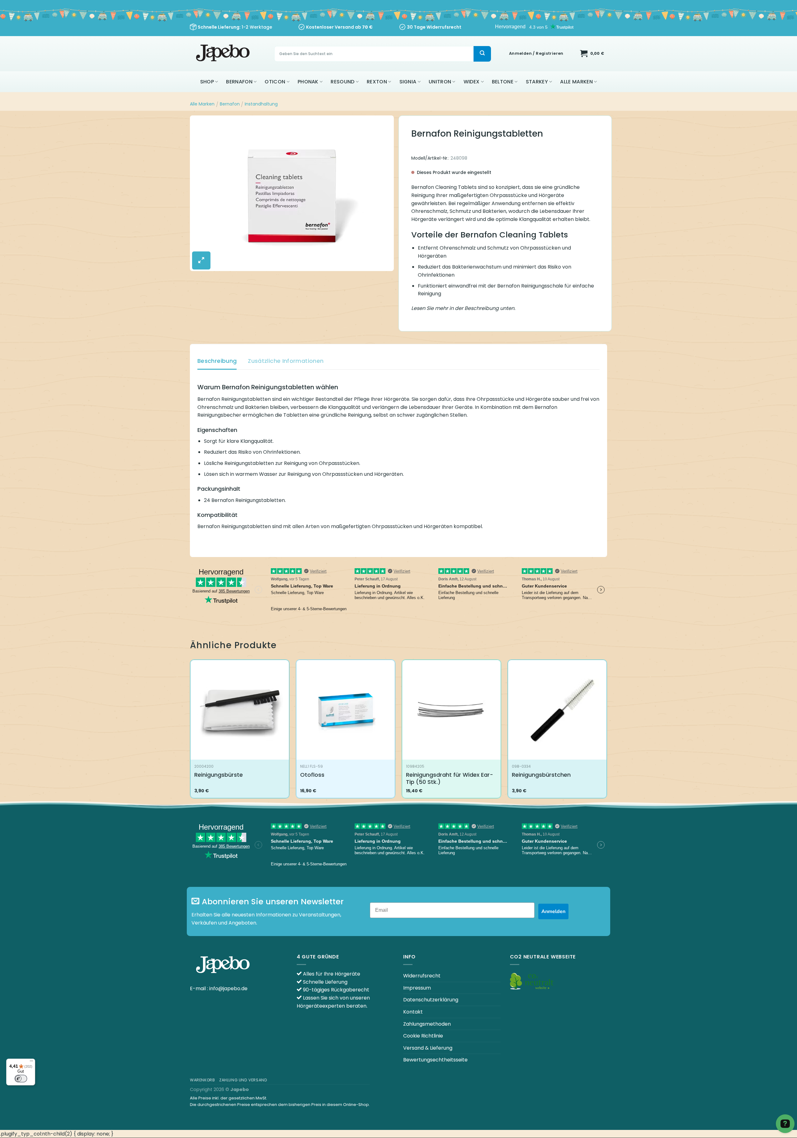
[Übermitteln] (482, 54)
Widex (472, 81)
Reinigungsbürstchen (541, 774)
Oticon (275, 81)
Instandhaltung (261, 104)
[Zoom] (201, 260)
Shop (207, 81)
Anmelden (553, 911)
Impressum (417, 987)
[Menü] (31, 1062)
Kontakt (413, 1011)
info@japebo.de (228, 988)
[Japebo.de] (223, 53)
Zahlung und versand (243, 1080)
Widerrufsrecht (422, 975)
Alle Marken (576, 81)
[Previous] (190, 731)
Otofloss (312, 774)
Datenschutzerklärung (430, 999)
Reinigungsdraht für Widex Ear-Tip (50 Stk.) (449, 778)
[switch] (21, 1078)
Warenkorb (202, 1080)
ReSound (342, 81)
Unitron (440, 81)
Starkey (537, 81)
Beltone (502, 81)
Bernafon (239, 81)
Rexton (377, 81)
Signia (408, 81)
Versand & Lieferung (427, 1047)
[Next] (606, 731)
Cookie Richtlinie (423, 1035)
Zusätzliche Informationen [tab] (285, 361)
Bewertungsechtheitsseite (435, 1059)
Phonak (308, 81)
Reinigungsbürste (218, 774)
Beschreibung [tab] (217, 361)
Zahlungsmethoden (427, 1024)
